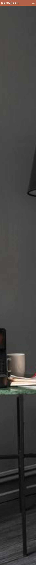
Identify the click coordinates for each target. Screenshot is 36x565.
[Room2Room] (10, 2)
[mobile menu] (33, 3)
